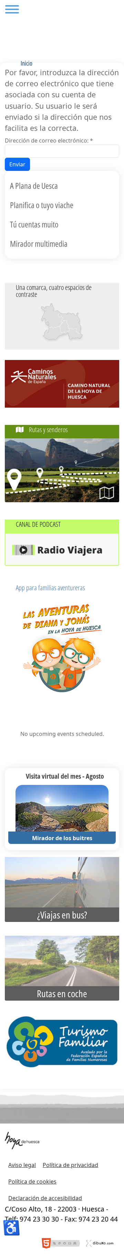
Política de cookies (32, 1181)
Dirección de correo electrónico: (49, 140)
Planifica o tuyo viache (41, 205)
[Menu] (12, 10)
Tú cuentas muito (34, 224)
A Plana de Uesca (34, 185)
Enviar (17, 164)
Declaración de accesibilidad (45, 1198)
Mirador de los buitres (62, 838)
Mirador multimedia (39, 243)
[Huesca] (64, 326)
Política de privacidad (70, 1165)
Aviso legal (22, 1165)
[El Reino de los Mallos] (52, 315)
